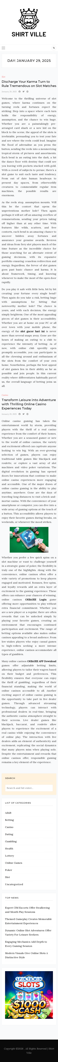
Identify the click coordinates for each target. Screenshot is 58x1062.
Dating (9, 834)
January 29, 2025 (9, 91)
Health (9, 848)
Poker (8, 870)
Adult (8, 812)
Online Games (13, 862)
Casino (5, 395)
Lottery (9, 855)
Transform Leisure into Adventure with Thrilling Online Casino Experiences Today (29, 404)
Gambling (11, 841)
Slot (3, 76)
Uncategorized (14, 884)
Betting (9, 820)
